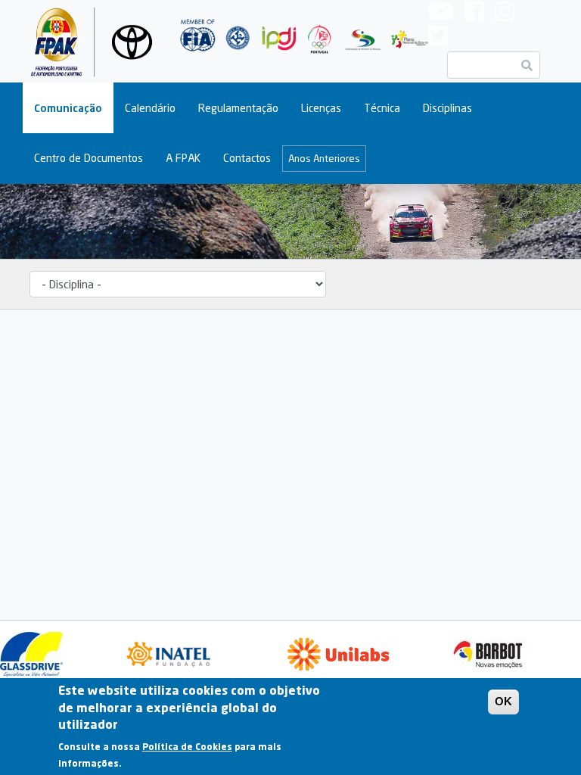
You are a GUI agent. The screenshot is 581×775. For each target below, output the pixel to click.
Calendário (150, 107)
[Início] (94, 41)
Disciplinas (447, 107)
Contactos (247, 157)
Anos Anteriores (324, 158)
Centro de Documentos (88, 157)
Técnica (382, 107)
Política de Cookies (187, 746)
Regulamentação (238, 107)
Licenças (321, 107)
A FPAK (183, 157)
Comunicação (68, 107)
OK (503, 701)
